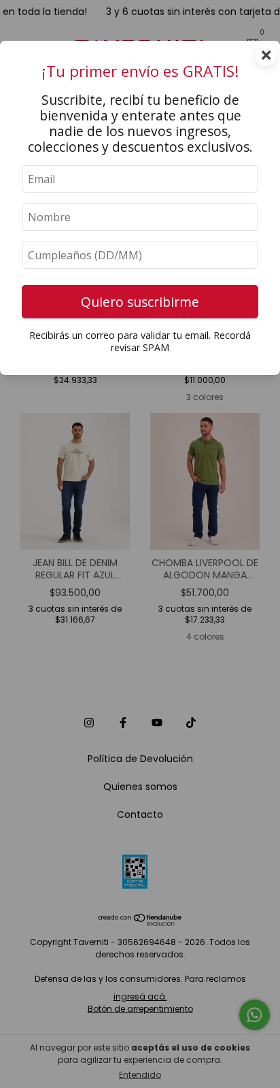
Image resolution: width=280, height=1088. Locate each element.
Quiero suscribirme (140, 302)
